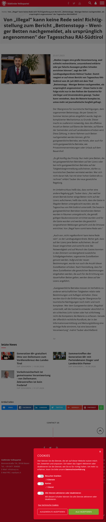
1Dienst (49, 487)
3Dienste (50, 479)
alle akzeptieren (84, 512)
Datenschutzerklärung (75, 469)
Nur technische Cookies (48, 505)
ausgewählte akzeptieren (52, 512)
